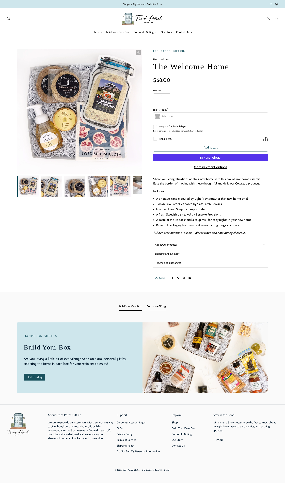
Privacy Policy (124, 434)
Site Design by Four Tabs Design (156, 470)
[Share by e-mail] (190, 278)
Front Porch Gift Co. (131, 470)
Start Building (34, 377)
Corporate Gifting (144, 32)
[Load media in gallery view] (28, 186)
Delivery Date (160, 109)
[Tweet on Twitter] (184, 278)
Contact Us (183, 32)
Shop (96, 32)
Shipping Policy (125, 445)
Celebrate (165, 59)
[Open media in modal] (138, 52)
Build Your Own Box (117, 32)
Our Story (166, 32)
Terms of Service (126, 439)
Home (156, 59)
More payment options (210, 167)
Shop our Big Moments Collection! (140, 4)
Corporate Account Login (131, 422)
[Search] (9, 19)
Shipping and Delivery (167, 253)
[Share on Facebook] (172, 278)
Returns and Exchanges (168, 262)
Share (162, 278)
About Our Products (166, 244)
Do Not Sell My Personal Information (138, 451)
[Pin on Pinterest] (178, 278)
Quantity (157, 90)
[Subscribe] (275, 440)
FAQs (120, 428)
